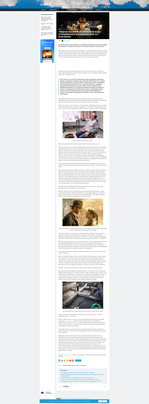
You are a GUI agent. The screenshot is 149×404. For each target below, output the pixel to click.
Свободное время (53, 9)
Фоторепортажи (87, 4)
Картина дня (58, 4)
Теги (60, 365)
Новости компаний (67, 4)
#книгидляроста (99, 9)
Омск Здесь (45, 5)
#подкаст (77, 365)
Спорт (91, 9)
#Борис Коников (71, 365)
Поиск (107, 4)
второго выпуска (68, 354)
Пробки (84, 6)
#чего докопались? (82, 365)
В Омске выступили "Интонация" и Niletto (47, 24)
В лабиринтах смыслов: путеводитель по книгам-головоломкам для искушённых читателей (81, 381)
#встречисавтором (73, 9)
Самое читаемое (78, 4)
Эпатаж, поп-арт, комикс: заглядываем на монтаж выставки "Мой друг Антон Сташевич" (80, 379)
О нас (63, 398)
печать (78, 29)
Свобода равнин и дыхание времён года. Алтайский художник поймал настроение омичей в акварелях (47, 18)
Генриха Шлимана (69, 321)
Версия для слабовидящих (49, 393)
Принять (102, 401)
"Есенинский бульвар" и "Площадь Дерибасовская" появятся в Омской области (78, 377)
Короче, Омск (83, 9)
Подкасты (62, 9)
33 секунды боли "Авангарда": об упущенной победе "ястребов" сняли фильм (77, 372)
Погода (75, 6)
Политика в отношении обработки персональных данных (79, 398)
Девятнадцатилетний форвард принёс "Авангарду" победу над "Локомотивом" (47, 33)
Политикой (88, 401)
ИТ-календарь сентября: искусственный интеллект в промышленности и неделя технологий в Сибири (46, 28)
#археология (65, 365)
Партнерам (67, 398)
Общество (43, 9)
